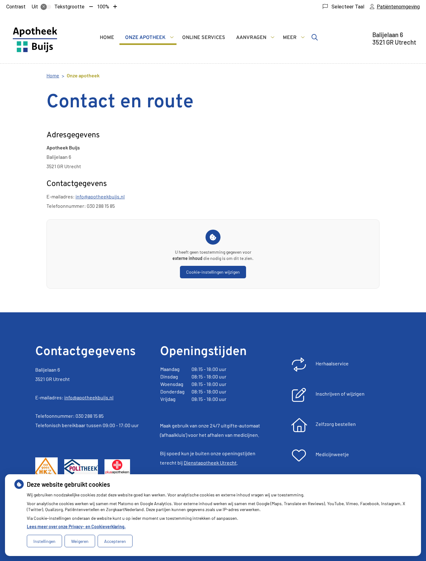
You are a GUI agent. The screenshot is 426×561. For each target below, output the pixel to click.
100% (103, 7)
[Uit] (46, 7)
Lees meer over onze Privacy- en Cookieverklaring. (76, 526)
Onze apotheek (145, 38)
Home (107, 38)
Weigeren (80, 541)
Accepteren (115, 541)
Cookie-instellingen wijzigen (213, 272)
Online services (203, 38)
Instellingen (44, 541)
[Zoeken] (315, 37)
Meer (290, 38)
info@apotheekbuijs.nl (100, 196)
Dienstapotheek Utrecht (210, 463)
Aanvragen (251, 38)
